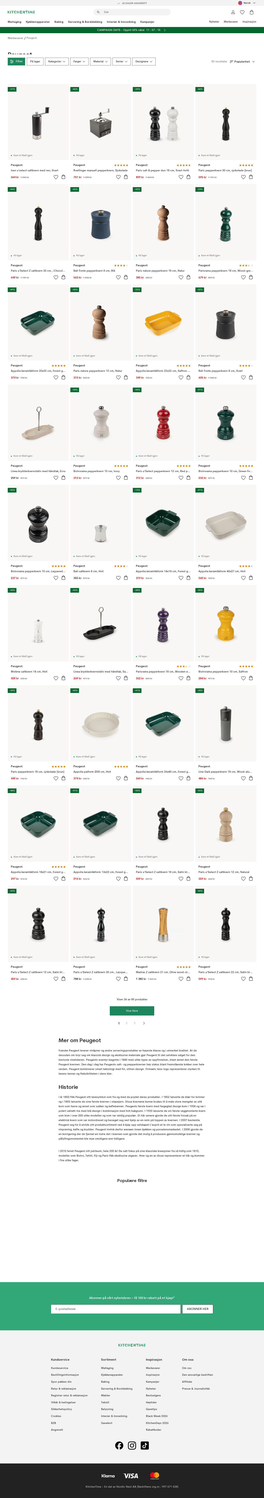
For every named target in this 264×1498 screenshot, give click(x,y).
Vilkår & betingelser (63, 1402)
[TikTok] (144, 1445)
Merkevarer (231, 21)
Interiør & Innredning (121, 22)
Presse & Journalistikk (196, 1388)
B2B (53, 1423)
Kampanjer (147, 22)
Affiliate (187, 1382)
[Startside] (21, 12)
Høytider (151, 1402)
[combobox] (247, 3)
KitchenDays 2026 (157, 1423)
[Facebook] (119, 1445)
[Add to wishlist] (56, 176)
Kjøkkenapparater (38, 22)
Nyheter (214, 21)
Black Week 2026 (157, 1416)
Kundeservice (59, 1368)
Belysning (107, 1409)
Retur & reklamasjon (63, 1388)
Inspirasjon (249, 21)
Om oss (187, 1368)
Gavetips (151, 1409)
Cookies (56, 1416)
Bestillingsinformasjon (65, 1375)
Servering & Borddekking (85, 22)
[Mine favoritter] (242, 12)
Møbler (105, 1395)
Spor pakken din (61, 1382)
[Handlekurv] (251, 12)
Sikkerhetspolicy (61, 1409)
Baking (59, 22)
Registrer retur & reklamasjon (69, 1395)
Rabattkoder (153, 1430)
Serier (119, 61)
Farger (77, 61)
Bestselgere (153, 1395)
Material (98, 61)
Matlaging (14, 22)
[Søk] (98, 12)
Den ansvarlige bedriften (197, 1375)
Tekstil (105, 1402)
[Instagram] (132, 1445)
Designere (141, 61)
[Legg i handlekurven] (63, 176)
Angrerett (57, 1430)
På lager (35, 61)
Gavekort (106, 1423)
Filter (19, 61)
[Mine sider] (233, 12)
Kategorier (54, 61)
